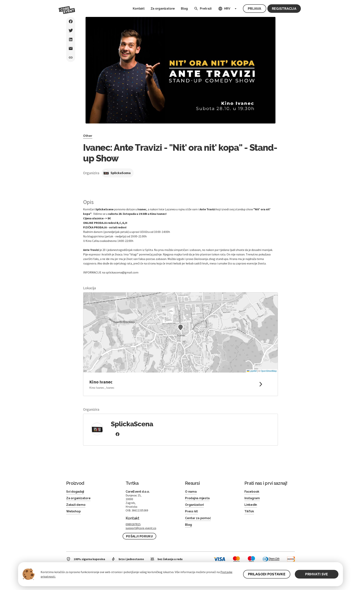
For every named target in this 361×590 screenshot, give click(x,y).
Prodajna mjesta (197, 498)
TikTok (249, 511)
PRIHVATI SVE (316, 574)
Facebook (251, 491)
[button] (180, 327)
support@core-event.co (141, 528)
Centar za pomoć (198, 518)
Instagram (252, 498)
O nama (191, 491)
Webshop (73, 511)
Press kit (191, 511)
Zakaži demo (75, 505)
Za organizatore (163, 8)
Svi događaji (75, 491)
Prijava (254, 9)
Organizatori (194, 505)
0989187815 (133, 524)
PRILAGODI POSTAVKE (266, 574)
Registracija (284, 9)
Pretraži (206, 8)
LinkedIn (250, 505)
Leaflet (253, 370)
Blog (184, 8)
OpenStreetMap (269, 370)
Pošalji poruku (139, 536)
